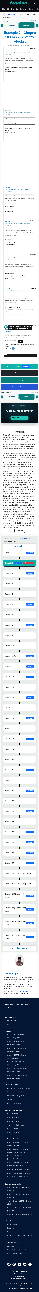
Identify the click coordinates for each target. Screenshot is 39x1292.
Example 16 (19, 718)
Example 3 (19, 573)
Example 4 (9, 584)
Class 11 (14, 9)
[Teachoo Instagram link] (14, 1264)
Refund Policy (19, 1276)
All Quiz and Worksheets (19, 387)
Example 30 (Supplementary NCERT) (19, 923)
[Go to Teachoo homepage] (18, 2)
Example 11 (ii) (19, 666)
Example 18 (19, 739)
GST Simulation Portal (14, 1103)
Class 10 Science (13, 1117)
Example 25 (19, 811)
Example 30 (19, 863)
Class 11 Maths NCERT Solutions (18, 1173)
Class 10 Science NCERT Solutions (19, 1214)
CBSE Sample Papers (14, 1253)
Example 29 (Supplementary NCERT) (19, 909)
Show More (19, 531)
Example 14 (19, 697)
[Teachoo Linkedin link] (30, 1264)
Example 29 (19, 853)
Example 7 (9, 615)
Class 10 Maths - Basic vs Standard (19, 1250)
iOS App (10, 1024)
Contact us (24, 1271)
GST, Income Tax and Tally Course (18, 1088)
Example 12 (19, 677)
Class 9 (32, 9)
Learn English (12, 1224)
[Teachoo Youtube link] (25, 1264)
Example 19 (9, 749)
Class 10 (23, 9)
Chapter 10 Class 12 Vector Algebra (12, 14)
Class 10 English (13, 1121)
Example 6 (19, 604)
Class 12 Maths (12, 1129)
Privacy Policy (26, 1274)
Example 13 (9, 687)
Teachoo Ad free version (15, 1092)
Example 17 (9, 728)
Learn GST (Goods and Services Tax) (19, 1235)
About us (15, 1271)
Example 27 (19, 832)
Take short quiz (19, 380)
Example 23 (19, 791)
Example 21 (19, 770)
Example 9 (9, 635)
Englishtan (10, 1246)
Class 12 (5, 9)
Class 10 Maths (12, 1114)
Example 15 (9, 708)
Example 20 (9, 759)
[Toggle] (3, 3)
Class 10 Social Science (15, 1125)
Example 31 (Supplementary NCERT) (19, 936)
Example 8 (19, 625)
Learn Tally (11, 1232)
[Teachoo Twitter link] (20, 1264)
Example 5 (9, 594)
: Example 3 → (19, 366)
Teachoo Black (23, 991)
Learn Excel (11, 1228)
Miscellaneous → (19, 948)
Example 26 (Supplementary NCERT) (19, 873)
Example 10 (9, 646)
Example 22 (9, 780)
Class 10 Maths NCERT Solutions (18, 1169)
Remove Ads (19, 373)
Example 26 (9, 822)
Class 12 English (13, 1132)
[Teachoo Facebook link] (9, 1264)
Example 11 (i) (19, 656)
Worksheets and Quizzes (15, 1096)
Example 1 (19, 553)
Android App (11, 1020)
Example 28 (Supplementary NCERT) (19, 895)
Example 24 (9, 801)
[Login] (34, 3)
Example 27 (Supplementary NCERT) (19, 884)
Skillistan (10, 1099)
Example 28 (19, 842)
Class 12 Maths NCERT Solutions (18, 1177)
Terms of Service (14, 1274)
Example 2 (19, 563)
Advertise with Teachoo (19, 1278)
